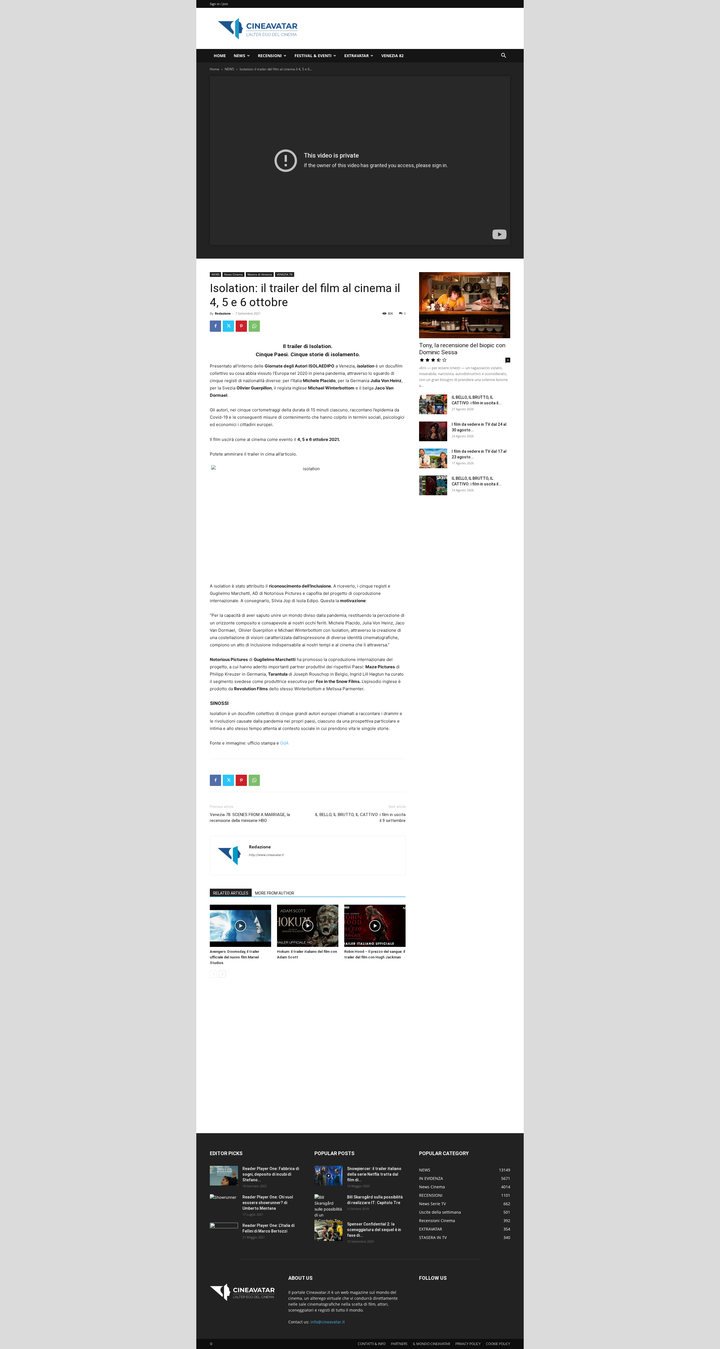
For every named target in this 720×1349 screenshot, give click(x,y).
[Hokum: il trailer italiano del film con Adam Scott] (307, 926)
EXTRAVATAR (356, 55)
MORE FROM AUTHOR (274, 893)
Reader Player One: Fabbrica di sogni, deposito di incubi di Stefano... (270, 1174)
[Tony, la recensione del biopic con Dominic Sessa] (464, 305)
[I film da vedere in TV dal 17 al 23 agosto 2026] (433, 458)
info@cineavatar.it (327, 1322)
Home (214, 69)
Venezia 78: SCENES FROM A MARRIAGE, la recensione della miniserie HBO (250, 817)
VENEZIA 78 (284, 274)
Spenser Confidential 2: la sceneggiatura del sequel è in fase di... (374, 1230)
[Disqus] (308, 1061)
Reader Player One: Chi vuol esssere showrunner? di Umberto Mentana (267, 1203)
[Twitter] (228, 326)
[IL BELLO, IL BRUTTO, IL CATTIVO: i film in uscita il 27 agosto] (433, 404)
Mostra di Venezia (260, 274)
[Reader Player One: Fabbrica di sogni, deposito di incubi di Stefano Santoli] (224, 1176)
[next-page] (222, 974)
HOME (220, 55)
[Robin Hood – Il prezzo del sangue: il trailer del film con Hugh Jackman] (375, 926)
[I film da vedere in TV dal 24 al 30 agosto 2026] (433, 431)
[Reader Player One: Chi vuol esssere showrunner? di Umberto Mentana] (224, 1204)
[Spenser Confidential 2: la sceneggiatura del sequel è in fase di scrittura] (328, 1231)
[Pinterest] (241, 326)
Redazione (223, 313)
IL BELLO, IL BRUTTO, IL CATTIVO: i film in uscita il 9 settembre (360, 817)
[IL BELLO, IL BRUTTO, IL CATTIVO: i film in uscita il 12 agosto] (433, 485)
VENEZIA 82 (392, 55)
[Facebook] (215, 326)
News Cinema (233, 274)
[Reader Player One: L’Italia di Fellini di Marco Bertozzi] (224, 1232)
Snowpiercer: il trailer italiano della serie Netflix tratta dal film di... (374, 1174)
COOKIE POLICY (498, 1343)
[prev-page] (213, 974)
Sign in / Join (219, 4)
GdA (284, 743)
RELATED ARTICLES (230, 893)
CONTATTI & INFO (372, 1343)
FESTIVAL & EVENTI (313, 55)
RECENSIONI (270, 55)
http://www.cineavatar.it (266, 855)
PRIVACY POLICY (468, 1343)
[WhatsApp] (254, 326)
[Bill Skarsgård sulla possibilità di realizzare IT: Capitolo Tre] (328, 1209)
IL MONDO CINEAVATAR (431, 1343)
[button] (503, 56)
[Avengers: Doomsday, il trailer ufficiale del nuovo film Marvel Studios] (240, 926)
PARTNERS (399, 1343)
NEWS (239, 55)
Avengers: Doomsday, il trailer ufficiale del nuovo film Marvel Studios (234, 957)
